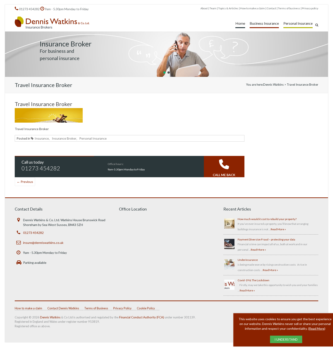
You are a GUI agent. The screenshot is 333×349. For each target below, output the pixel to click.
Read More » (278, 229)
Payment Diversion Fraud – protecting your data (266, 239)
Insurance (42, 138)
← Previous (25, 182)
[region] (166, 54)
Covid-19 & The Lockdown (253, 280)
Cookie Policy (146, 308)
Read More (316, 328)
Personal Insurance (298, 23)
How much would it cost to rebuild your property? (267, 219)
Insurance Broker (64, 138)
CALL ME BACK (224, 175)
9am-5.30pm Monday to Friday (126, 169)
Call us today (33, 162)
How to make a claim (252, 8)
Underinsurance (248, 260)
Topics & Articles (228, 8)
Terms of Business (96, 308)
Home (240, 23)
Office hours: (116, 164)
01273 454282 (29, 9)
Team (213, 8)
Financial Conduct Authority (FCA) (141, 317)
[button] (164, 72)
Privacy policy (310, 8)
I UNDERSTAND (286, 339)
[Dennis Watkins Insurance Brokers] (52, 23)
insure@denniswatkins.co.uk (43, 243)
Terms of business (289, 8)
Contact (271, 8)
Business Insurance (264, 23)
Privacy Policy (122, 308)
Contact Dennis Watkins (63, 308)
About (204, 8)
